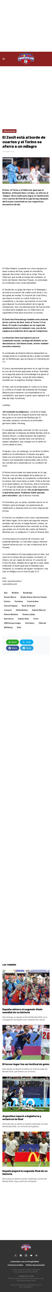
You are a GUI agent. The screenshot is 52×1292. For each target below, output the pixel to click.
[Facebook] (21, 1255)
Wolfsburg (8, 627)
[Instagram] (26, 1255)
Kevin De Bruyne (28, 606)
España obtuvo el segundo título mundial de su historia (22, 1011)
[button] (3, 58)
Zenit (19, 627)
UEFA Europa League (12, 623)
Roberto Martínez (11, 614)
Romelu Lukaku (28, 614)
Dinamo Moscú (10, 597)
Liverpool (8, 610)
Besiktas (15, 593)
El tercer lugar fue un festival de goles (25, 1064)
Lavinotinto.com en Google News (25, 1261)
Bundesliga (27, 593)
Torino (35, 619)
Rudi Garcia (9, 619)
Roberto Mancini (39, 610)
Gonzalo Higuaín (11, 606)
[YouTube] (31, 1255)
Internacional (9, 131)
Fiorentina (19, 601)
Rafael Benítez (22, 610)
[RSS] (36, 1255)
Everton (7, 601)
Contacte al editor (15, 1265)
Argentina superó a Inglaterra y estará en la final (21, 1118)
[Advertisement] (26, 26)
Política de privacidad (35, 1265)
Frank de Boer (33, 601)
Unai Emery (29, 623)
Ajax (5, 593)
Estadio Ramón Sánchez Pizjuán (34, 597)
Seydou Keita (23, 619)
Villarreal (42, 623)
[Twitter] (16, 1255)
